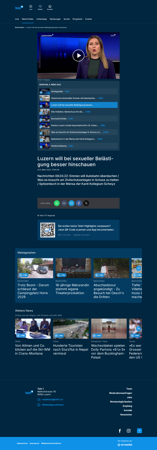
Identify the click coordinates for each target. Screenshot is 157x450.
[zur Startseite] (19, 7)
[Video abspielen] (78, 55)
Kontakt (128, 410)
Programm (77, 19)
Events (88, 19)
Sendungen (55, 19)
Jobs (129, 397)
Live (17, 19)
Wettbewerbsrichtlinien (51, 443)
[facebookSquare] (119, 430)
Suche (67, 19)
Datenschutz (22, 443)
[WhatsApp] (57, 203)
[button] (64, 203)
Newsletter (126, 414)
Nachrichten (28, 19)
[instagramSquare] (128, 430)
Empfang (127, 406)
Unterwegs (41, 19)
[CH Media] (125, 444)
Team (129, 388)
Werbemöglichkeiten (121, 401)
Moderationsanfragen (120, 393)
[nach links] (18, 268)
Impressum (34, 443)
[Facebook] (79, 203)
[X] (86, 203)
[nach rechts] (138, 268)
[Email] (71, 203)
